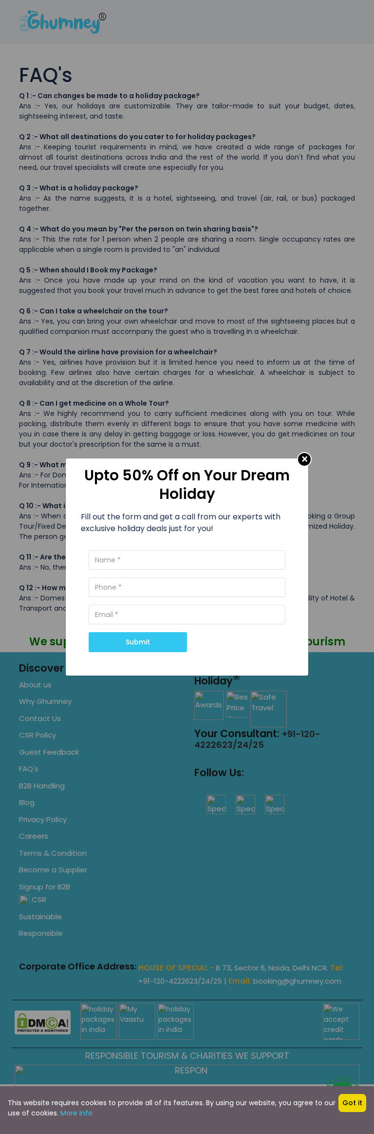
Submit (138, 642)
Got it (352, 1103)
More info (76, 1113)
